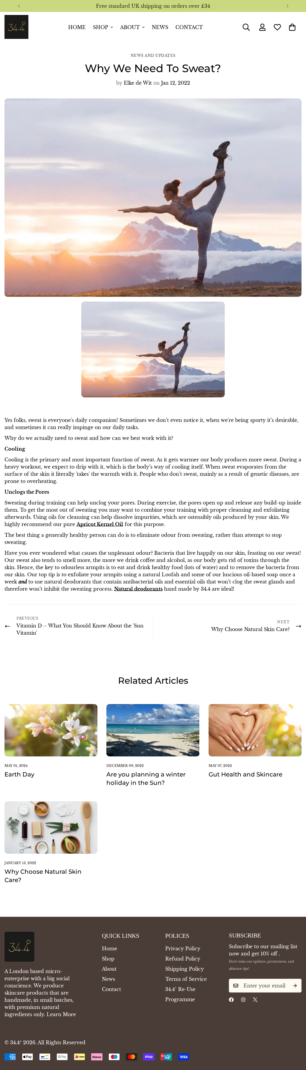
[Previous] (18, 6)
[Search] (246, 27)
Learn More (61, 1014)
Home (77, 27)
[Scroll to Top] (294, 1037)
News (160, 27)
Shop (100, 27)
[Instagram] (243, 999)
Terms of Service (186, 979)
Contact (189, 27)
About (130, 27)
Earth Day (19, 774)
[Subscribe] (295, 986)
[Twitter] (255, 999)
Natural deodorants (138, 589)
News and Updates (153, 55)
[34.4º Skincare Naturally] (16, 27)
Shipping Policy (184, 969)
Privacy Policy (182, 949)
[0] (292, 27)
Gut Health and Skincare (245, 774)
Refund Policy (182, 959)
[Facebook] (231, 999)
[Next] (287, 6)
